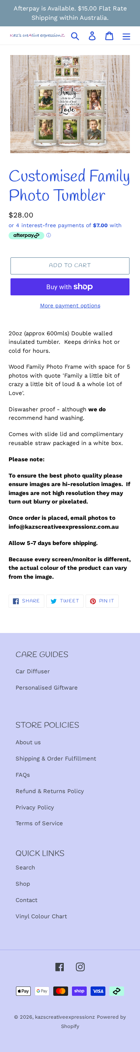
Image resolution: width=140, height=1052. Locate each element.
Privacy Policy (35, 807)
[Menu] (126, 35)
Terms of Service (39, 823)
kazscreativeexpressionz (65, 1017)
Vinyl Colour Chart (41, 916)
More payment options (70, 305)
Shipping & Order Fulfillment (56, 758)
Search (25, 867)
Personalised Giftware (47, 687)
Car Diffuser (33, 671)
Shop (23, 883)
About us (28, 742)
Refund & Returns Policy (50, 791)
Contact (26, 900)
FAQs (23, 774)
